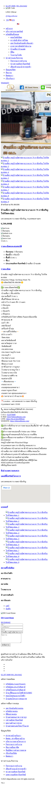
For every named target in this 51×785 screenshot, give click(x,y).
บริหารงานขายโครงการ (16, 741)
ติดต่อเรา (9, 76)
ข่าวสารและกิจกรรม (14, 58)
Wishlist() (5, 83)
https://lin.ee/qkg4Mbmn (15, 419)
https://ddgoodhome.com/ (19, 421)
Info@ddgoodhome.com (16, 417)
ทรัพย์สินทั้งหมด (12, 34)
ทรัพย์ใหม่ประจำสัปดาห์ (15, 690)
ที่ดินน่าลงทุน (11, 714)
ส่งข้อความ (5, 645)
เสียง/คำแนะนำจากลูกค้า (20, 67)
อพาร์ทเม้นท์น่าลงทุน (14, 708)
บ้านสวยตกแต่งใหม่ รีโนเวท (17, 726)
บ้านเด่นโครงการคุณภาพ (16, 699)
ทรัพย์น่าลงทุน (12, 711)
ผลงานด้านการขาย (14, 723)
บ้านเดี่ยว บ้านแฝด (17, 49)
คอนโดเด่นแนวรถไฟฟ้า (15, 696)
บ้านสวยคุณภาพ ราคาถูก (16, 717)
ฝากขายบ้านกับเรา (13, 736)
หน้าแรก (9, 29)
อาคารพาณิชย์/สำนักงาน (20, 46)
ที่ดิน (12, 52)
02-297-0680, (11, 6)
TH (7, 20)
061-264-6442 (21, 6)
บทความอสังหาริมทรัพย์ (16, 775)
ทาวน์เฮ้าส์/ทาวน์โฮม (19, 40)
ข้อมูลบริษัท (11, 70)
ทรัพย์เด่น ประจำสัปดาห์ (15, 687)
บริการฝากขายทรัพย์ (14, 31)
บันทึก (8, 609)
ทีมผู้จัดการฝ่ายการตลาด (16, 750)
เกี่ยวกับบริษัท (11, 753)
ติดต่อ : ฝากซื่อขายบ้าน (15, 739)
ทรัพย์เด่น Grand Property (16, 684)
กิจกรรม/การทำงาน (18, 61)
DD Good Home (7, 618)
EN (13, 20)
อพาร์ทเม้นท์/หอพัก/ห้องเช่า (21, 43)
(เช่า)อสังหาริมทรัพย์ (14, 720)
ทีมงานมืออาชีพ (12, 747)
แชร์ (7, 606)
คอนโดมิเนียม (16, 37)
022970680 (11, 415)
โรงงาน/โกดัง (16, 55)
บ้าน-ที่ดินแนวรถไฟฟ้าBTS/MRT (19, 693)
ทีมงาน (9, 73)
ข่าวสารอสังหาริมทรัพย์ (20, 64)
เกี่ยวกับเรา (10, 78)
